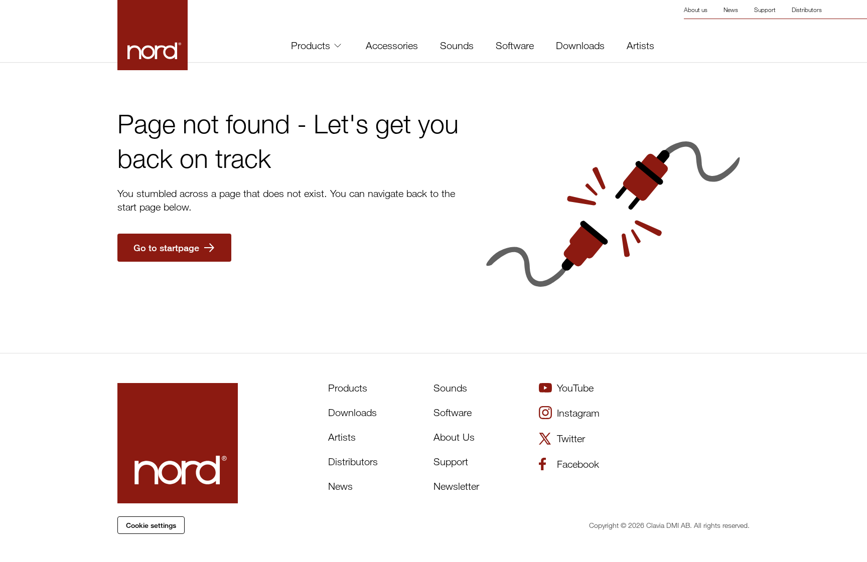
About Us (454, 437)
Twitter (571, 438)
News (731, 10)
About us (695, 10)
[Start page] (152, 35)
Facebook (578, 464)
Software (515, 45)
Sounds (457, 45)
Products (310, 45)
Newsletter (456, 486)
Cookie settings (151, 525)
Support (765, 10)
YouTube (575, 388)
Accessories (392, 45)
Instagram (578, 413)
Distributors (807, 10)
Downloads (580, 45)
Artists (640, 45)
